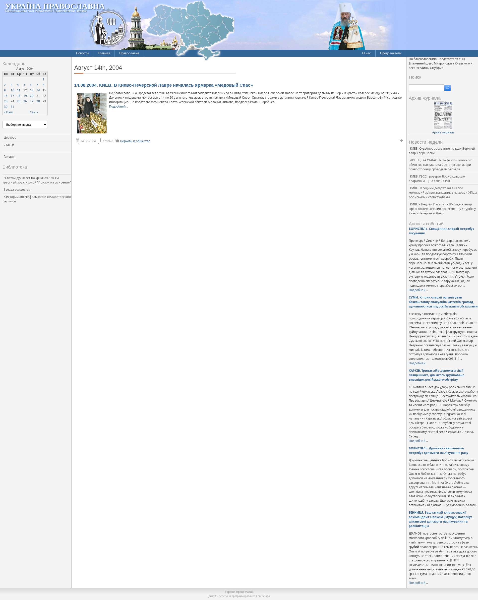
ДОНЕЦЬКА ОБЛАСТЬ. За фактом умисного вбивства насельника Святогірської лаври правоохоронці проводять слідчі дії (440, 164)
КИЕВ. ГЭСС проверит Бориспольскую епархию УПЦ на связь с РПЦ (437, 178)
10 (12, 90)
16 (5, 96)
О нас (366, 53)
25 (18, 101)
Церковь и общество (135, 141)
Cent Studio (263, 596)
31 (12, 107)
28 (38, 101)
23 (5, 101)
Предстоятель (391, 53)
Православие (129, 53)
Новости (82, 53)
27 (31, 101)
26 (25, 101)
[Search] (447, 88)
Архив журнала (443, 132)
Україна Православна (55, 6)
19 (25, 96)
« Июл (8, 112)
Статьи (9, 145)
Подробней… (118, 106)
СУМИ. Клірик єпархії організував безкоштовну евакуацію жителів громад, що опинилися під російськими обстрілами (443, 301)
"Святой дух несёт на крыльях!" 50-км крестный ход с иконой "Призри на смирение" (36, 180)
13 (31, 90)
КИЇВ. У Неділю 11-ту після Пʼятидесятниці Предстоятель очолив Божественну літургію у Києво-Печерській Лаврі (442, 208)
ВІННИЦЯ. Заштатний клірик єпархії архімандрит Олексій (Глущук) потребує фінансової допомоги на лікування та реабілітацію (440, 519)
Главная (104, 53)
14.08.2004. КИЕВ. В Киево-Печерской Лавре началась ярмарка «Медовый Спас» (163, 85)
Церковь (10, 137)
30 (5, 107)
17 (12, 96)
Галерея (9, 156)
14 (38, 90)
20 (31, 96)
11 (18, 90)
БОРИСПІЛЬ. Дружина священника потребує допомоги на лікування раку (438, 450)
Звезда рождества (17, 189)
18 (18, 96)
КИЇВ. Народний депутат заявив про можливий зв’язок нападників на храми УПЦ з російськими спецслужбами (443, 192)
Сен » (34, 112)
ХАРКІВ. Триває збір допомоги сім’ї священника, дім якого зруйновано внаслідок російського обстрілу (436, 375)
